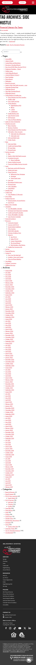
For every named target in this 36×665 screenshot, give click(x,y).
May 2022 (8, 374)
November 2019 (9, 434)
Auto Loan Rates (12, 144)
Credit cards (5, 565)
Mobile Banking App (13, 113)
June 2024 (8, 323)
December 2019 (9, 432)
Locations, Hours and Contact (15, 257)
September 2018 (9, 454)
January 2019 (8, 448)
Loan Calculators (12, 186)
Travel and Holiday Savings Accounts (17, 164)
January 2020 (9, 430)
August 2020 (8, 416)
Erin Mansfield (4, 30)
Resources (8, 221)
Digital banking (6, 567)
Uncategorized (9, 533)
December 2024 (9, 311)
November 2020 (9, 410)
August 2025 (8, 295)
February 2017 (9, 487)
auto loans (10, 502)
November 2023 (9, 337)
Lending (10, 506)
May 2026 (8, 276)
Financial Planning (10, 251)
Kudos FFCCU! (14, 239)
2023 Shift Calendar (13, 231)
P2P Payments (11, 118)
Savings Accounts (9, 152)
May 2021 (8, 398)
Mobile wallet (11, 99)
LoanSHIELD (11, 188)
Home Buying (8, 510)
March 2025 (8, 305)
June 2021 (8, 396)
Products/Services (10, 198)
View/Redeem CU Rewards (15, 194)
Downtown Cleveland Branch (13, 65)
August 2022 (8, 367)
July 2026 (7, 272)
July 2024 (7, 321)
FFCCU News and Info (11, 496)
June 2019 (8, 442)
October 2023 (9, 339)
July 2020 (8, 418)
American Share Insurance (9, 600)
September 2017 (9, 475)
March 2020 (8, 426)
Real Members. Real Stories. (18, 245)
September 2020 (9, 414)
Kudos (4, 582)
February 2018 (9, 467)
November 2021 (9, 386)
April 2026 (8, 278)
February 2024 (9, 331)
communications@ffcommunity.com (17, 651)
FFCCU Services (9, 500)
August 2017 (8, 477)
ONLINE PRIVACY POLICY (12, 75)
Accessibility (8, 59)
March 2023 (8, 353)
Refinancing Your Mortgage (18, 174)
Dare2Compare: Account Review (16, 200)
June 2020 (8, 420)
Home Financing (12, 172)
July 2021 (7, 394)
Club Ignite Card (15, 136)
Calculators (8, 207)
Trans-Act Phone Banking (14, 120)
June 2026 (8, 274)
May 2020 (8, 422)
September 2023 (9, 341)
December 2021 (9, 384)
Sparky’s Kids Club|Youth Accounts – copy (16, 85)
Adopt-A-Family (9, 61)
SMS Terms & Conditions (8, 596)
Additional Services (10, 265)
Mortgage (13, 176)
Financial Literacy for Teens (11, 27)
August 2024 (8, 319)
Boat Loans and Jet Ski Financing (16, 168)
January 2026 (9, 285)
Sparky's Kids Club (13, 526)
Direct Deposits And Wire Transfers (17, 97)
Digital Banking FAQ (16, 105)
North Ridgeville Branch (11, 73)
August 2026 (8, 270)
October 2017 (9, 473)
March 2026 (8, 281)
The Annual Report (15, 243)
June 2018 (8, 461)
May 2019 (8, 444)
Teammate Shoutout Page (11, 87)
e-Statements (14, 111)
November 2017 (9, 471)
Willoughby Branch (10, 93)
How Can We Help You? (14, 255)
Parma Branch (9, 79)
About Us (10, 235)
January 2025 (9, 309)
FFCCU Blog (8, 196)
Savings (7, 249)
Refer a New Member (11, 204)
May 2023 (8, 349)
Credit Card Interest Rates (14, 146)
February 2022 (9, 380)
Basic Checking (12, 126)
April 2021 (8, 400)
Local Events (8, 516)
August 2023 (8, 343)
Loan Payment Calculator (14, 217)
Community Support (13, 223)
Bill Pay (12, 107)
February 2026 (9, 283)
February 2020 (9, 428)
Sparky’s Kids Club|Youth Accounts (17, 156)
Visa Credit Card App (13, 101)
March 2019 (8, 446)
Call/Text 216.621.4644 (10, 615)
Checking (10, 504)
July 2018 (7, 459)
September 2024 (9, 317)
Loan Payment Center (13, 115)
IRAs (9, 154)
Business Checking (13, 128)
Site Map (5, 586)
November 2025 (9, 289)
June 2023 (8, 347)
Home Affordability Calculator (15, 215)
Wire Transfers (12, 229)
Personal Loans (12, 150)
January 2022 (9, 382)
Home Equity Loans (16, 178)
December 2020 (9, 408)
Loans (6, 166)
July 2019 (7, 440)
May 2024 (8, 325)
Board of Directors (10, 492)
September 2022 (9, 365)
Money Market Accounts (14, 162)
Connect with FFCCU (13, 225)
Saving (7, 524)
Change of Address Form (14, 233)
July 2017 (7, 479)
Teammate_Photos (10, 528)
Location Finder (8, 617)
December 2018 (9, 450)
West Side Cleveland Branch (12, 91)
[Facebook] (6, 628)
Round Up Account (10, 83)
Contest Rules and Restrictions (13, 63)
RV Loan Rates (11, 148)
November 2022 (9, 361)
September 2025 (9, 293)
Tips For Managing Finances (17, 45)
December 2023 (9, 335)
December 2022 (9, 359)
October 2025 (9, 291)
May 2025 (8, 301)
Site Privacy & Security (8, 592)
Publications (8, 81)
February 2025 (9, 307)
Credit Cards (8, 192)
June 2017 (8, 481)
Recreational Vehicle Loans (15, 182)
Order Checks (11, 140)
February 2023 (9, 355)
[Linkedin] (30, 628)
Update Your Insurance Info (15, 247)
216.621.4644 (6, 651)
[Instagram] (10, 628)
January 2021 (9, 406)
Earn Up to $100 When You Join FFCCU (15, 67)
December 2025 (9, 287)
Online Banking (12, 103)
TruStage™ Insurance (10, 263)
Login (22, 2)
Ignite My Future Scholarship (12, 122)
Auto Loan (10, 180)
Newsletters (8, 261)
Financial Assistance (10, 219)
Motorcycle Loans (12, 170)
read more (12, 41)
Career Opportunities (16, 241)
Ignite (7, 45)
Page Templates (9, 77)
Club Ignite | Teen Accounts (15, 132)
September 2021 (9, 390)
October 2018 (9, 452)
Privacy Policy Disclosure (8, 594)
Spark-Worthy (11, 498)
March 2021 (8, 402)
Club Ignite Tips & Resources (18, 134)
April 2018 (8, 463)
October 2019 (9, 436)
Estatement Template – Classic (13, 69)
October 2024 (9, 315)
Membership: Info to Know (12, 520)
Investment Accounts (13, 158)
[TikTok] (15, 628)
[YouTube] (19, 628)
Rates (6, 142)
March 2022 (8, 378)
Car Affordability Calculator (15, 209)
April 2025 (8, 303)
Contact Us (8, 253)
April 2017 (8, 483)
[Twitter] (25, 628)
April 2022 (8, 376)
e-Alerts (13, 109)
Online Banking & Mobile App (13, 95)
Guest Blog (8, 508)
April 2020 (8, 424)
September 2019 (9, 438)
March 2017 (8, 485)
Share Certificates (15, 160)
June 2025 (8, 299)
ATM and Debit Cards (13, 138)
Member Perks (9, 190)
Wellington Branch (10, 89)
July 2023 (7, 345)
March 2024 (8, 329)
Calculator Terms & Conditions (9, 602)
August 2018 (8, 456)
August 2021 (8, 392)
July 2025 (7, 297)
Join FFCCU (7, 2)
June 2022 (8, 372)
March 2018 (8, 465)
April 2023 (8, 351)
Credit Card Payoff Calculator (15, 213)
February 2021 (9, 404)
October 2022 (9, 363)
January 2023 (9, 357)
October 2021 (9, 388)
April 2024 (8, 327)
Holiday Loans (9, 71)
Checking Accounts (10, 124)
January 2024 (9, 333)
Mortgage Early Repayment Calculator (18, 211)
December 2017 (9, 469)
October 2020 (9, 412)
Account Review (6, 570)
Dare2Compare (9, 494)
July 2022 (7, 370)
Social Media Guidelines (14, 227)
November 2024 (9, 313)
